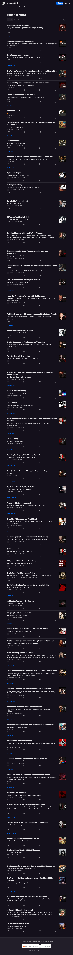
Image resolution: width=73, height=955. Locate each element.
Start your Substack (31, 946)
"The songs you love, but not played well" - (21, 457)
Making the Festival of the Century (20, 601)
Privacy (35, 941)
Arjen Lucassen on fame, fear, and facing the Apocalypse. (25, 97)
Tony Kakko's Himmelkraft (17, 201)
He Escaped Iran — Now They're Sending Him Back (23, 187)
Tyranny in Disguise (15, 173)
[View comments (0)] (24, 32)
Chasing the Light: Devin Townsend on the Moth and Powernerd (27, 252)
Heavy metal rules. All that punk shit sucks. (21, 869)
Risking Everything (14, 185)
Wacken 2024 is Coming (16, 391)
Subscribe (60, 3)
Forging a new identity (14, 203)
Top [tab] (15, 20)
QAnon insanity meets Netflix (16, 926)
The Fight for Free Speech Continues (18, 219)
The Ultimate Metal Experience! (17, 393)
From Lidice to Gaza (14, 141)
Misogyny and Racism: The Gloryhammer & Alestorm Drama (30, 724)
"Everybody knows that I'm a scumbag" (20, 631)
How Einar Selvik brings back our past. (19, 825)
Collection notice (48, 941)
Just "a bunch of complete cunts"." (18, 727)
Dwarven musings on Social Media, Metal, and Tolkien (24, 270)
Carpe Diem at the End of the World (21, 95)
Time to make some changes (18, 55)
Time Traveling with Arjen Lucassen (21, 653)
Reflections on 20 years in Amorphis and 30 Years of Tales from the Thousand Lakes (29, 345)
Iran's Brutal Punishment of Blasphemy (20, 563)
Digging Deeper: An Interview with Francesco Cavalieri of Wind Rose (32, 266)
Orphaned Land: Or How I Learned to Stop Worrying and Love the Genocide (31, 124)
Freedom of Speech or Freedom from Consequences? (28, 83)
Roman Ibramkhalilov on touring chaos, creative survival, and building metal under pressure (32, 45)
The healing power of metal (16, 853)
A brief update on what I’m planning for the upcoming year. (26, 57)
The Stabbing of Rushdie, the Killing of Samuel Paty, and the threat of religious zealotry (29, 522)
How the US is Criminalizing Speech (18, 175)
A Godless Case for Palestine (16, 143)
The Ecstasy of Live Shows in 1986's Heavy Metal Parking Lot (31, 866)
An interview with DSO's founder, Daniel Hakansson (24, 761)
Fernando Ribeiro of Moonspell (19, 503)
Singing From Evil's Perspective (19, 740)
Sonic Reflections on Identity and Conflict (23, 280)
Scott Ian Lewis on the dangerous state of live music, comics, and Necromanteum (28, 424)
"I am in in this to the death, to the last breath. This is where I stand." (29, 316)
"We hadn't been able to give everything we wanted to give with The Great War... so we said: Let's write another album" (31, 674)
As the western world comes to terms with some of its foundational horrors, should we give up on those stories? (32, 744)
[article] (36, 29)
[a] (62, 27)
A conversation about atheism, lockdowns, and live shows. (26, 505)
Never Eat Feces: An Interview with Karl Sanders (26, 296)
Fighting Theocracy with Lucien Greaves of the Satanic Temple (32, 314)
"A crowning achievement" (15, 603)
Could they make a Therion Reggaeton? (20, 377)
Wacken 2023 (12, 439)
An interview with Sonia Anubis (17, 615)
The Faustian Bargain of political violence (20, 85)
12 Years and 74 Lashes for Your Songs (22, 561)
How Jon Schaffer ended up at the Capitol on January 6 (24, 795)
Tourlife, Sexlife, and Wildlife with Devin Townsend (27, 455)
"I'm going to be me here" (15, 256)
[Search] (64, 20)
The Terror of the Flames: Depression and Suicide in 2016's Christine (30, 879)
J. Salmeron (18, 75)
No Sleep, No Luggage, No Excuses (20, 41)
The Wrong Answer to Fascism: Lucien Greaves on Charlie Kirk (31, 71)
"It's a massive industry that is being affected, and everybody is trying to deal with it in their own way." (30, 900)
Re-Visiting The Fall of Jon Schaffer (21, 487)
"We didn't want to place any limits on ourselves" (23, 643)
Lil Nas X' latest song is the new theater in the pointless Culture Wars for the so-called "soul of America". (31, 778)
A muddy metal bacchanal (15, 441)
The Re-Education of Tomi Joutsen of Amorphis (26, 342)
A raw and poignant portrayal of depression (21, 883)
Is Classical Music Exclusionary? (20, 910)
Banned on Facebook (15, 111)
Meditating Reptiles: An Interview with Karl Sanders (27, 537)
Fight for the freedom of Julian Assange (20, 405)
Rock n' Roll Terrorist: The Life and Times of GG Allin (27, 629)
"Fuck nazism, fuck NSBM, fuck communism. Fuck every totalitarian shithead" (29, 710)
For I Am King (11, 473)
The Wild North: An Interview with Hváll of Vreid (26, 804)
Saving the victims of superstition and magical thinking (25, 28)
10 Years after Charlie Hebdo (18, 217)
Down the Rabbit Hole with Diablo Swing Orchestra (27, 758)
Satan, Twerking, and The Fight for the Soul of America (28, 775)
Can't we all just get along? (15, 127)
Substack (27, 951)
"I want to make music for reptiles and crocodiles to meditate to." (28, 539)
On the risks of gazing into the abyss (19, 489)
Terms (40, 941)
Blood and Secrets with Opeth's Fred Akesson (25, 233)
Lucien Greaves (29, 75)
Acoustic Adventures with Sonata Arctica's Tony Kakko (29, 688)
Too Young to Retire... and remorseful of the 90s (22, 358)
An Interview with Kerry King (18, 356)
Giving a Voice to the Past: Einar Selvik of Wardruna (27, 822)
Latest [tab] (10, 20)
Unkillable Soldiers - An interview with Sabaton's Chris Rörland (32, 671)
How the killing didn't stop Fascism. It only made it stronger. (26, 73)
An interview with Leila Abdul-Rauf (18, 282)
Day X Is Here (12, 402)
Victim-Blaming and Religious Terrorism (23, 838)
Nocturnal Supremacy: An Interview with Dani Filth (27, 896)
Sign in (67, 3)
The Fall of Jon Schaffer (16, 792)
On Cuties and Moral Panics (18, 924)
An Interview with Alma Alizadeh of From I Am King (27, 471)
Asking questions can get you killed (18, 587)
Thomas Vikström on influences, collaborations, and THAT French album (30, 373)
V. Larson (21, 240)
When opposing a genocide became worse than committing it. (27, 159)
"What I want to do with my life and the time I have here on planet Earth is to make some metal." (32, 299)
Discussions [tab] (21, 20)
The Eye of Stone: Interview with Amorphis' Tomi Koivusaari (30, 641)
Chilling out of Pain (14, 549)
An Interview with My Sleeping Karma (19, 551)
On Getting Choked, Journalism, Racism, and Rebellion (28, 585)
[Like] (8, 180)
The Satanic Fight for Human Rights (21, 573)
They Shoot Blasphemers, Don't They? (22, 519)
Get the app (46, 946)
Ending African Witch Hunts (18, 25)
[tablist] (16, 20)
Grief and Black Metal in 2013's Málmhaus (23, 850)
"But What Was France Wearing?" (18, 841)
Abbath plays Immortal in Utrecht (20, 330)
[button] (3, 7)
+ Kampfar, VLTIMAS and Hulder (17, 333)
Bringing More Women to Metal (19, 613)
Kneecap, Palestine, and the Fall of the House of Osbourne (30, 157)
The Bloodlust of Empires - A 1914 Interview (24, 707)
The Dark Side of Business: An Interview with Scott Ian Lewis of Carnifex (32, 420)
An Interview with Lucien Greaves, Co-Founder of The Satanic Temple (29, 575)
